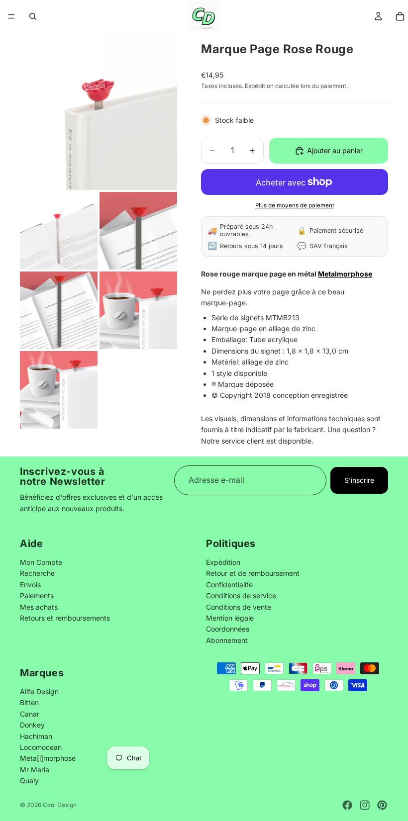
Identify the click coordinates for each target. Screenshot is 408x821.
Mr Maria (34, 769)
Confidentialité (229, 584)
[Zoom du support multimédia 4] (59, 310)
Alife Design (39, 691)
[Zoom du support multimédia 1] (98, 111)
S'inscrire (359, 480)
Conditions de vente (238, 607)
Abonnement (227, 640)
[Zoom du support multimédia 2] (59, 231)
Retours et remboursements (65, 618)
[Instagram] (365, 805)
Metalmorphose (345, 274)
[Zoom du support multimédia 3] (138, 231)
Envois (30, 584)
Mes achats (39, 607)
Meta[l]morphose (48, 758)
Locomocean (41, 746)
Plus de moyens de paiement (294, 205)
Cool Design (60, 805)
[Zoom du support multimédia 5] (138, 310)
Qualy (29, 780)
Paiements (37, 596)
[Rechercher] (33, 16)
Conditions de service (241, 596)
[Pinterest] (382, 805)
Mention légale (230, 618)
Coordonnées (227, 629)
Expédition (223, 562)
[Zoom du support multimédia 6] (59, 390)
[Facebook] (347, 805)
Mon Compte (41, 562)
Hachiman (36, 735)
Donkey (32, 725)
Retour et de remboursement (253, 573)
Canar (29, 713)
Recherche (37, 573)
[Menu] (11, 16)
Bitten (29, 702)
